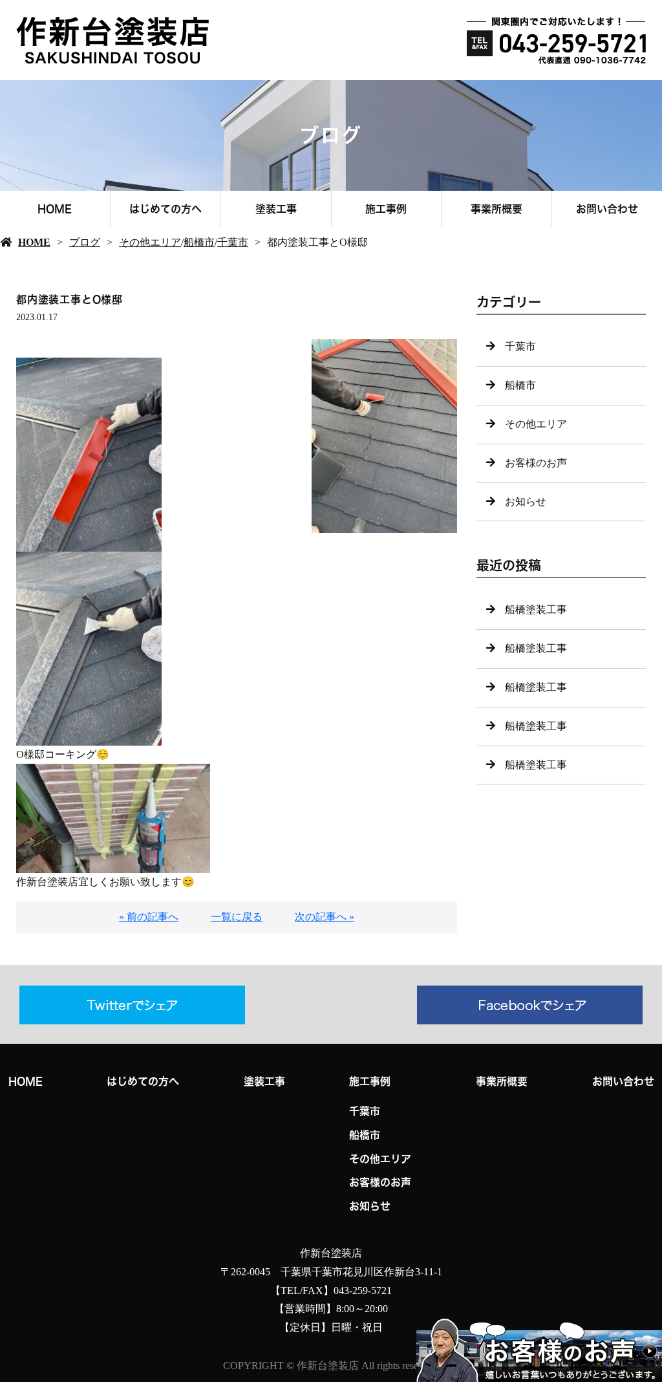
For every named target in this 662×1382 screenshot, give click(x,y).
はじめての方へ (165, 209)
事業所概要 (496, 209)
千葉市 (232, 242)
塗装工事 (276, 209)
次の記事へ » (324, 916)
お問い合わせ (607, 209)
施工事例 (386, 209)
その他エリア (150, 242)
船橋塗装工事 (536, 609)
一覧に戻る (236, 916)
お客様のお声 (536, 462)
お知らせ (525, 501)
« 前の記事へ (148, 916)
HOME (54, 209)
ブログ (84, 242)
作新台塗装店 (331, 1252)
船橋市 (199, 242)
